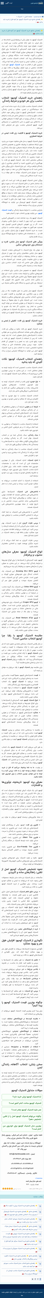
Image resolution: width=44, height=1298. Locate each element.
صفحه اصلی (28, 16)
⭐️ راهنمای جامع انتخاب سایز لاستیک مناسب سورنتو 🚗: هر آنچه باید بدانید (20, 1265)
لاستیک (20, 16)
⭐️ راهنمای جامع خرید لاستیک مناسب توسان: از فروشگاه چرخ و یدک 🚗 (22, 1272)
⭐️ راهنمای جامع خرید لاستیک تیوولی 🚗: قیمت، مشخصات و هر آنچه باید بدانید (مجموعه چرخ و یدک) (20, 1235)
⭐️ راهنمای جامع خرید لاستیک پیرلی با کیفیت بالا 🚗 (20, 1205)
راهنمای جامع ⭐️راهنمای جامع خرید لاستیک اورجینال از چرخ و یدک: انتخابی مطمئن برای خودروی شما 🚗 (20, 1213)
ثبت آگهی (8, 3)
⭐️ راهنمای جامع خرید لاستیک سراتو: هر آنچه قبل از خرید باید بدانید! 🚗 (20, 1242)
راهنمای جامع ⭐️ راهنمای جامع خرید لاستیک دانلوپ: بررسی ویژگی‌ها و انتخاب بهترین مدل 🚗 (20, 1257)
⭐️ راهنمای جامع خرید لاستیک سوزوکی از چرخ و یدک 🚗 (20, 1250)
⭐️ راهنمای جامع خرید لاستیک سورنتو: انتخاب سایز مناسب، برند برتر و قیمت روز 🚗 (21, 1220)
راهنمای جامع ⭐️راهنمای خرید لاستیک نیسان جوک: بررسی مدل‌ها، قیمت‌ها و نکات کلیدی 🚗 (20, 1228)
